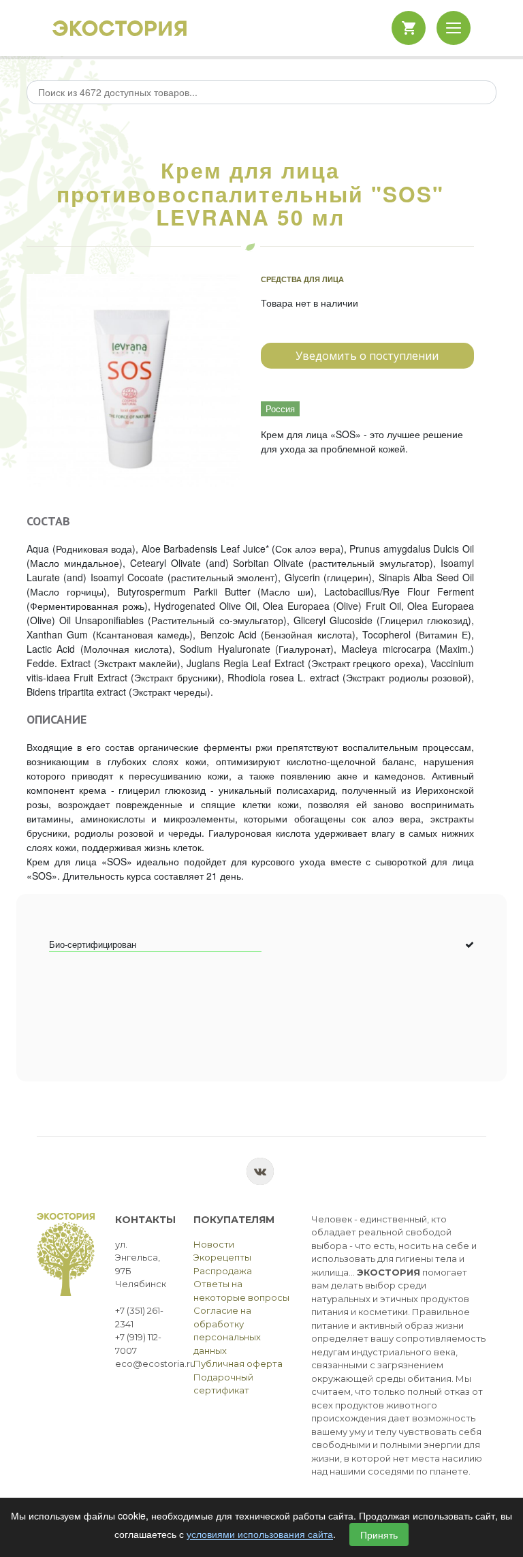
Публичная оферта (238, 1363)
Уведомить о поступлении (367, 355)
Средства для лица (302, 279)
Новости (213, 1244)
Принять (379, 1534)
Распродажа (222, 1270)
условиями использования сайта (260, 1534)
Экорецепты (222, 1257)
